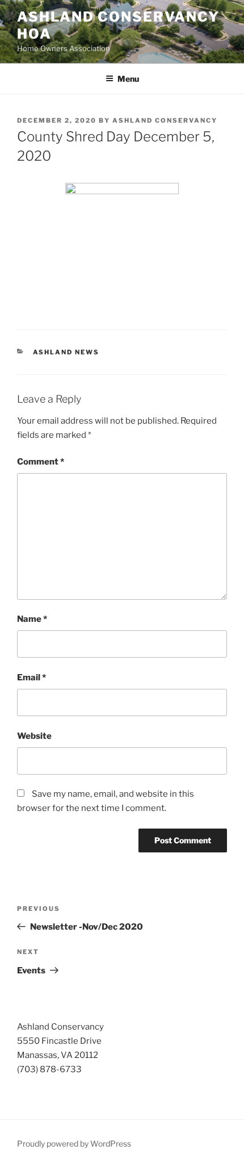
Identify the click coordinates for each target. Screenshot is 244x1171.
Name (32, 619)
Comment (40, 462)
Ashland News (66, 352)
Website (34, 736)
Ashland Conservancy (164, 120)
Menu (128, 78)
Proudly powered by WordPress (74, 1143)
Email (31, 677)
